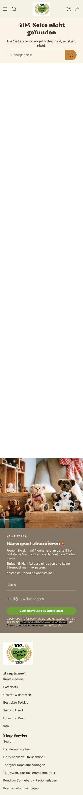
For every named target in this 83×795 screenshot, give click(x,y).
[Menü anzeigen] (5, 9)
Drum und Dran (14, 718)
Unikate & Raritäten (17, 695)
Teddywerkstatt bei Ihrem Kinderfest (29, 773)
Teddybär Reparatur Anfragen (24, 765)
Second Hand (13, 710)
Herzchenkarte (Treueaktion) (24, 757)
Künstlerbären (13, 679)
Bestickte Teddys (15, 702)
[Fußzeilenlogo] (18, 653)
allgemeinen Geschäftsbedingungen (43, 622)
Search (8, 741)
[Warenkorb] (77, 9)
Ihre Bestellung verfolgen (21, 788)
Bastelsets (10, 687)
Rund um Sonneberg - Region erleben (30, 780)
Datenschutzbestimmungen (24, 625)
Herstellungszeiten (16, 749)
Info (6, 726)
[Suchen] (71, 55)
